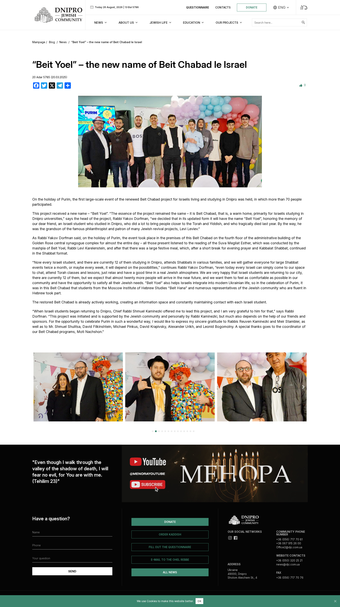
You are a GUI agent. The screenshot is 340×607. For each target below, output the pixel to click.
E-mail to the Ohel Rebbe (170, 559)
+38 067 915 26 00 (288, 543)
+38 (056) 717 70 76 (289, 577)
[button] (36, 386)
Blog (52, 42)
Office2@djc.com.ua (289, 547)
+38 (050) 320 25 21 (289, 560)
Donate (251, 7)
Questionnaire (197, 7)
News (63, 42)
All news (170, 572)
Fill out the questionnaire (170, 547)
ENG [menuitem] (281, 7)
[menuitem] (281, 7)
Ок (199, 601)
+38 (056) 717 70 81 (289, 539)
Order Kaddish (170, 534)
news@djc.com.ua (288, 564)
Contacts (223, 7)
